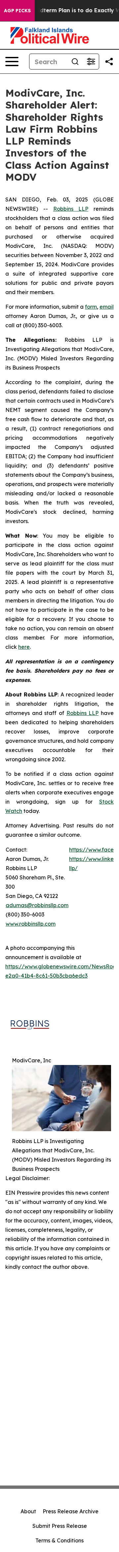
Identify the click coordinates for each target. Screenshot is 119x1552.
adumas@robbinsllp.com (37, 905)
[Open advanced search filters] (91, 61)
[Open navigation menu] (12, 61)
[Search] (75, 61)
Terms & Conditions (59, 1540)
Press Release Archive (71, 1511)
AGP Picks (17, 11)
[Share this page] (109, 61)
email (106, 306)
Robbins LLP (71, 208)
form (91, 306)
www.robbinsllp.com (31, 923)
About (28, 1511)
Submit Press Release (59, 1526)
